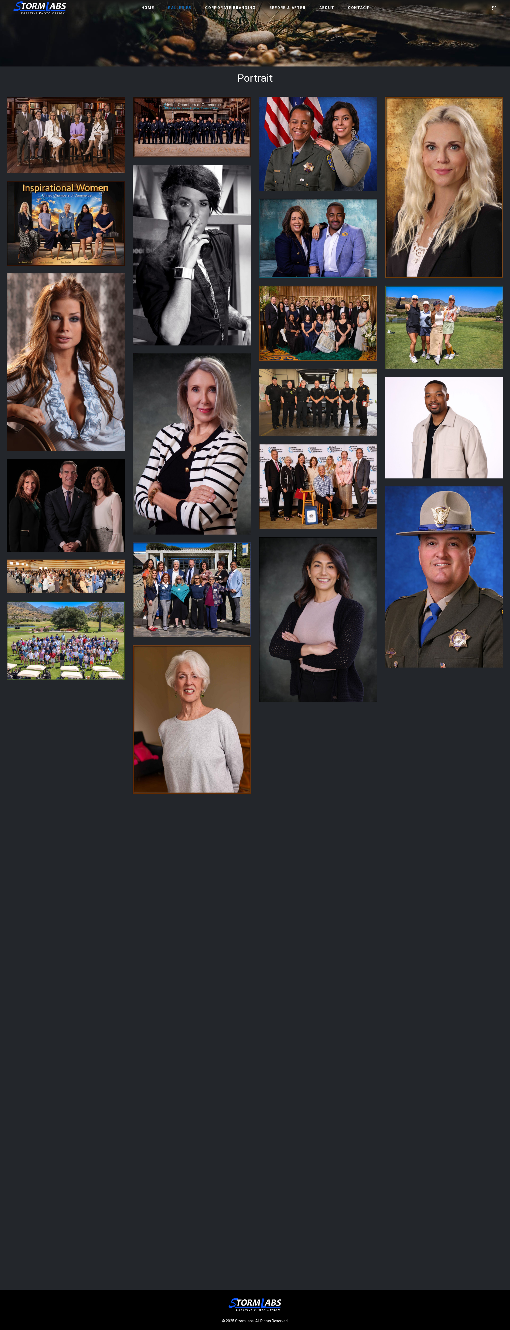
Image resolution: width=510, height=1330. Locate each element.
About (326, 8)
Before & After (287, 8)
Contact (358, 8)
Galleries (180, 8)
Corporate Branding (230, 8)
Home (148, 8)
